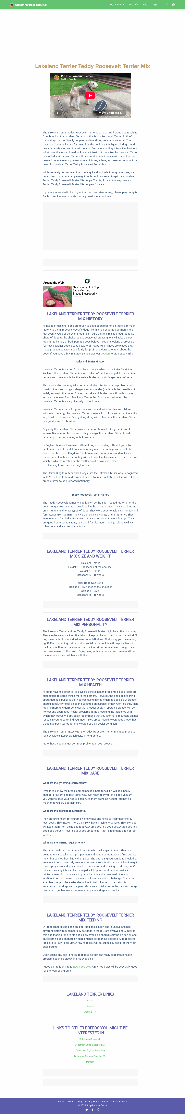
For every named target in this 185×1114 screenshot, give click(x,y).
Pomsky (90, 1061)
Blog (145, 4)
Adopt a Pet (90, 1011)
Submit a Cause (119, 1101)
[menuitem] (117, 4)
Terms (105, 1101)
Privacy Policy (92, 1101)
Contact (71, 1101)
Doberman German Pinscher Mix (90, 1056)
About (61, 1101)
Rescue (90, 1000)
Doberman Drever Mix (90, 1039)
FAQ (79, 1101)
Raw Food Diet (82, 966)
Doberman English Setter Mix (90, 1050)
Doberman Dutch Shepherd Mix (90, 1044)
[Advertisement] (92, 35)
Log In (155, 4)
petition (105, 353)
